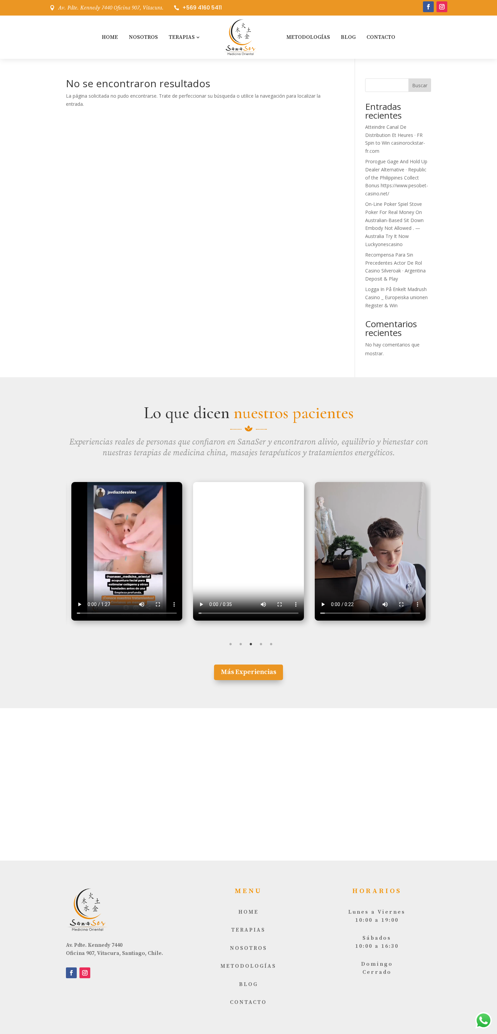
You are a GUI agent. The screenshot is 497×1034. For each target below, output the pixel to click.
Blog (348, 37)
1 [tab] (230, 644)
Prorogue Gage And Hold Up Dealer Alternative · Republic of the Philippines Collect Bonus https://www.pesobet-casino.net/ (396, 177)
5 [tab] (271, 644)
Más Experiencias (248, 672)
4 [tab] (261, 644)
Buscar (419, 85)
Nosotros (143, 37)
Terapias (182, 37)
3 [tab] (250, 644)
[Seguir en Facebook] (428, 6)
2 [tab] (240, 644)
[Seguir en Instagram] (441, 6)
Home (110, 37)
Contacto (380, 37)
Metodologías (308, 37)
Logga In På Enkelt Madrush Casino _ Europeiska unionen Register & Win (396, 297)
